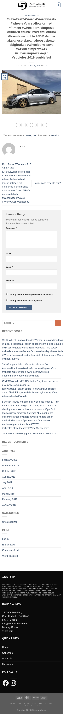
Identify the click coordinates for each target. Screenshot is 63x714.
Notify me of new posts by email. (26, 300)
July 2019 (7, 482)
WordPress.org (10, 556)
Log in (5, 539)
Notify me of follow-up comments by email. (31, 294)
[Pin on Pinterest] (39, 125)
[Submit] (58, 323)
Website (10, 280)
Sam (45, 66)
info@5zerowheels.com (14, 623)
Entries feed (8, 544)
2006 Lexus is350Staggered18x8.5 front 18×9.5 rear (29, 433)
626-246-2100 (9, 620)
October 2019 (9, 471)
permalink (55, 135)
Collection (7, 653)
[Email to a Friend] (34, 125)
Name (9, 253)
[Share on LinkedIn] (44, 125)
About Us (7, 658)
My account (8, 664)
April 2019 (7, 488)
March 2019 (8, 493)
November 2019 (10, 465)
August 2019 (8, 477)
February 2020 (9, 460)
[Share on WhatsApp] (18, 125)
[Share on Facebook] (23, 125)
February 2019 (9, 499)
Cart (34, 704)
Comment (11, 228)
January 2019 (9, 505)
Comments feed (10, 550)
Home (5, 647)
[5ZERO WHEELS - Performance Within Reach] (31, 5)
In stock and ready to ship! (47, 183)
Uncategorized (31, 15)
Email (9, 267)
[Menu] (4, 5)
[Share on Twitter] (28, 125)
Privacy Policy (32, 706)
